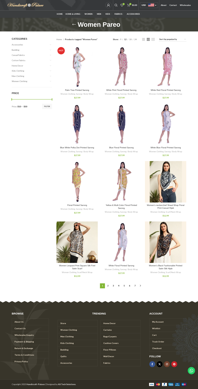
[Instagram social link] (167, 364)
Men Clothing (18, 76)
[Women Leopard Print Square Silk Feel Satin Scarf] (77, 242)
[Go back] (74, 24)
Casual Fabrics (18, 55)
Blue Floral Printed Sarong (121, 147)
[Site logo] (25, 5)
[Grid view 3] (148, 39)
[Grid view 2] (143, 39)
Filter (47, 106)
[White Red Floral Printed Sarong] (165, 66)
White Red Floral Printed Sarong (166, 90)
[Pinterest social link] (174, 364)
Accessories (17, 44)
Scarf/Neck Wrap (173, 212)
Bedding (15, 50)
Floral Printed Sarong (77, 205)
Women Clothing (19, 81)
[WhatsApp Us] (191, 370)
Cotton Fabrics (18, 60)
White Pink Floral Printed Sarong (121, 90)
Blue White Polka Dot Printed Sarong (77, 147)
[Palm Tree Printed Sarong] (77, 66)
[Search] (116, 5)
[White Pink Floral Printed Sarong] (121, 66)
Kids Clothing (18, 71)
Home (59, 39)
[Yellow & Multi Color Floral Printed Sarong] (121, 182)
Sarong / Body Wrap (85, 94)
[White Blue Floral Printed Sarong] (165, 124)
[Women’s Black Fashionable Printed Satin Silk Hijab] (165, 242)
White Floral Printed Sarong (121, 265)
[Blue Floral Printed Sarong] (121, 124)
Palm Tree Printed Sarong (77, 90)
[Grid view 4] (153, 39)
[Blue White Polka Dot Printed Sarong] (77, 124)
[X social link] (160, 364)
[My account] (108, 5)
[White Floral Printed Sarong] (121, 242)
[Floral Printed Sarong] (77, 182)
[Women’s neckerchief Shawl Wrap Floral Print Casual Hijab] (165, 182)
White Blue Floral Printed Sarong (166, 147)
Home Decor (17, 65)
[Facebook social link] (152, 364)
